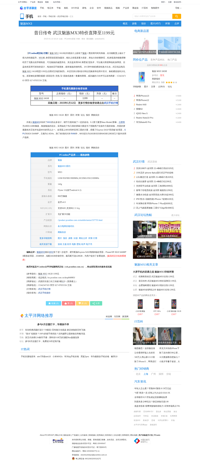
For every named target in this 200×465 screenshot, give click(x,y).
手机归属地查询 (28, 356)
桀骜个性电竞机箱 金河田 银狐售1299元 (154, 190)
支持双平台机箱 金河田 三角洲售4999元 (154, 186)
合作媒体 (83, 435)
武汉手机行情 (62, 16)
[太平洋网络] (58, 440)
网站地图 (133, 435)
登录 (163, 2)
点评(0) (161, 86)
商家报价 (156, 79)
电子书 (89, 244)
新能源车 (153, 425)
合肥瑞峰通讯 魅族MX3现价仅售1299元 (156, 285)
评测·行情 (92, 238)
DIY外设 (75, 8)
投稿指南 (92, 435)
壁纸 (79, 244)
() (55, 303)
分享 (98, 303)
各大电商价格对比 (66, 226)
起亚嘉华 (137, 416)
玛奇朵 (146, 416)
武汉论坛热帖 (143, 214)
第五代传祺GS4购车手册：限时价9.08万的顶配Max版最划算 (52, 337)
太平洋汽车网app (140, 425)
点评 (176, 23)
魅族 (84, 53)
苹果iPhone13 (142, 96)
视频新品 (108, 8)
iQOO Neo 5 (142, 113)
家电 (84, 8)
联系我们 (108, 435)
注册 (170, 2)
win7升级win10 (44, 356)
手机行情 (51, 16)
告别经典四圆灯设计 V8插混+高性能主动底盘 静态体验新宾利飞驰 (55, 330)
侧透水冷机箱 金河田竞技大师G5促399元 (155, 194)
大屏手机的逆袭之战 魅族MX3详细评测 (153, 272)
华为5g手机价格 (71, 356)
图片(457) (156, 23)
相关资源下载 (46, 244)
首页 (39, 16)
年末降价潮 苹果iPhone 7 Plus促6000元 (154, 203)
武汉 (135, 276)
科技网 (109, 316)
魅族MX (36, 122)
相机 (66, 8)
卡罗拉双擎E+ (163, 420)
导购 (21, 337)
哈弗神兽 (173, 416)
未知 (135, 285)
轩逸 (173, 420)
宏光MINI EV (148, 412)
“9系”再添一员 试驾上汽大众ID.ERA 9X (152, 393)
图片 (60, 238)
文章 (153, 86)
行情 (45, 53)
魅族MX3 (26, 23)
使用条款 (100, 435)
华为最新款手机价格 (100, 356)
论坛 (170, 86)
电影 (74, 244)
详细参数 (137, 86)
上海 (145, 374)
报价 (143, 23)
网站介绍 (58, 435)
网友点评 (83, 238)
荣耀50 (139, 109)
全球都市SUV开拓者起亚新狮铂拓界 (150, 397)
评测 (167, 23)
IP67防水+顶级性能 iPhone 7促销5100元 (154, 199)
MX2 (49, 122)
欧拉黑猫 (167, 412)
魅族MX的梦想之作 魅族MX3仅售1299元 (157, 290)
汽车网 (117, 316)
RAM (73, 133)
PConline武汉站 (36, 53)
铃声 (83, 244)
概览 (125, 23)
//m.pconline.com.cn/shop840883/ (61, 278)
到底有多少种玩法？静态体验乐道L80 (151, 402)
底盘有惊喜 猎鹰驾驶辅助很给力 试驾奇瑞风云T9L (157, 406)
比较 (76, 238)
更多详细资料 (46, 238)
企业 (92, 8)
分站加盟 (117, 435)
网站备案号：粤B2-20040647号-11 (86, 451)
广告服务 (75, 435)
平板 (59, 8)
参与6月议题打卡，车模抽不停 (53, 324)
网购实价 (62, 232)
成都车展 (137, 412)
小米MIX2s (58, 356)
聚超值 (40, 2)
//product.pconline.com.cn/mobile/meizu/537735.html (80, 220)
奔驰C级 (164, 416)
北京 (138, 374)
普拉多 (158, 412)
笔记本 (50, 8)
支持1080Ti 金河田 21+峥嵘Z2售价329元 (155, 168)
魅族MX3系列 (64, 166)
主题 (65, 244)
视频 (47, 2)
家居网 (125, 316)
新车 (21, 330)
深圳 (161, 374)
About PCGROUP (47, 435)
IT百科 (145, 8)
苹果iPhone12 (142, 100)
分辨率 (122, 122)
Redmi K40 (141, 104)
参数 (134, 23)
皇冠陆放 (154, 416)
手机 (42, 8)
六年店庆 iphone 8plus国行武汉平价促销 (154, 173)
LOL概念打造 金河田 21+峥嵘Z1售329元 (154, 177)
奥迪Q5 (146, 420)
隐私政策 (67, 435)
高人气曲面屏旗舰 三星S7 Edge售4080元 (155, 208)
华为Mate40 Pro (143, 122)
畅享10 (114, 356)
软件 (99, 8)
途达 (175, 412)
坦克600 (137, 420)
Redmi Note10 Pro (144, 118)
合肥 (135, 290)
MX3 (41, 58)
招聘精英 (125, 435)
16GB (57, 53)
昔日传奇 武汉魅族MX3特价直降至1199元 (157, 281)
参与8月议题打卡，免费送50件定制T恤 (42, 341)
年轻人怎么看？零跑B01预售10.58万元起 (152, 388)
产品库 (32, 2)
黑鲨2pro (85, 356)
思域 (153, 420)
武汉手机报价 (44, 293)
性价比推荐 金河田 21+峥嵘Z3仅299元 (153, 181)
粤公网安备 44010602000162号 (88, 459)
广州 (153, 374)
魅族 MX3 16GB (56, 115)
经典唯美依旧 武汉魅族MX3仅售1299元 (156, 276)
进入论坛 (175, 215)
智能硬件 (155, 8)
